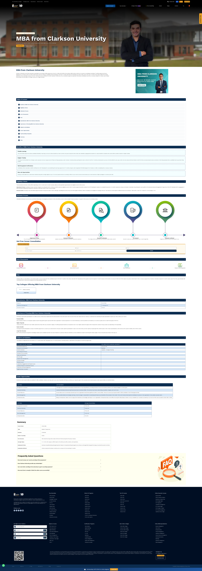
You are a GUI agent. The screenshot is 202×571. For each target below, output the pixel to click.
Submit (101, 292)
